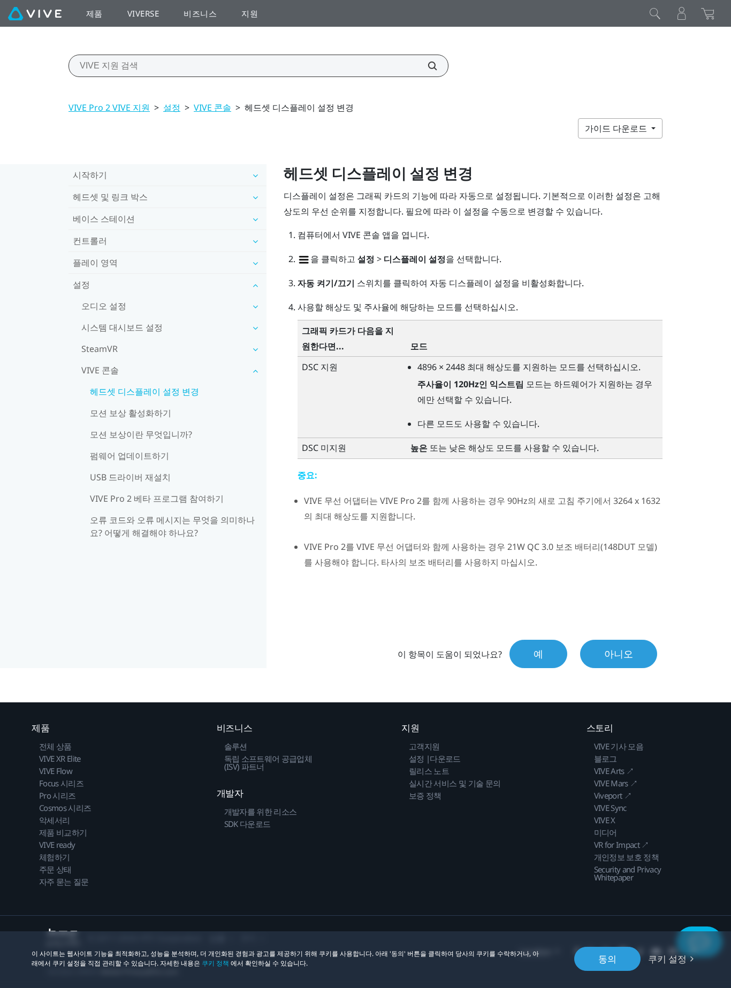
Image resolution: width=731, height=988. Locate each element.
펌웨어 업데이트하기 (129, 456)
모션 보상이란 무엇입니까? (141, 434)
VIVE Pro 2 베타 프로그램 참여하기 (157, 498)
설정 (171, 107)
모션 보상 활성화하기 (130, 413)
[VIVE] (35, 13)
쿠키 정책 (215, 963)
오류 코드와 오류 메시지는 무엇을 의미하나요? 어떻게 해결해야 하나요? (172, 526)
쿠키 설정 (667, 959)
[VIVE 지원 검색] (426, 65)
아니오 (618, 653)
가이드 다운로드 (617, 128)
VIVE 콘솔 (212, 107)
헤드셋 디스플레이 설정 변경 (144, 391)
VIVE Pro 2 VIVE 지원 (109, 107)
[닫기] (655, 13)
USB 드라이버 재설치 (130, 477)
